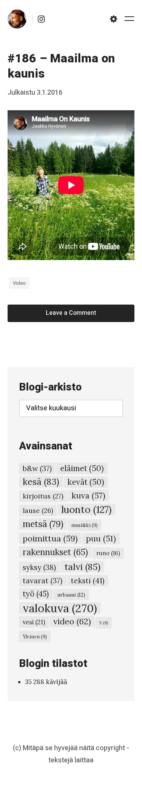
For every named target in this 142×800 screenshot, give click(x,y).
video (19, 283)
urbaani (71, 594)
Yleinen (35, 636)
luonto (86, 509)
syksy (39, 567)
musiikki (85, 525)
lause (38, 510)
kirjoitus (43, 496)
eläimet (82, 468)
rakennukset (55, 552)
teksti (88, 580)
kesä (41, 481)
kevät (85, 482)
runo (108, 553)
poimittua (50, 538)
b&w (37, 468)
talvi (82, 566)
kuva (88, 495)
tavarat (42, 580)
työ (36, 594)
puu (101, 538)
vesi (34, 622)
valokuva (60, 608)
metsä (43, 523)
